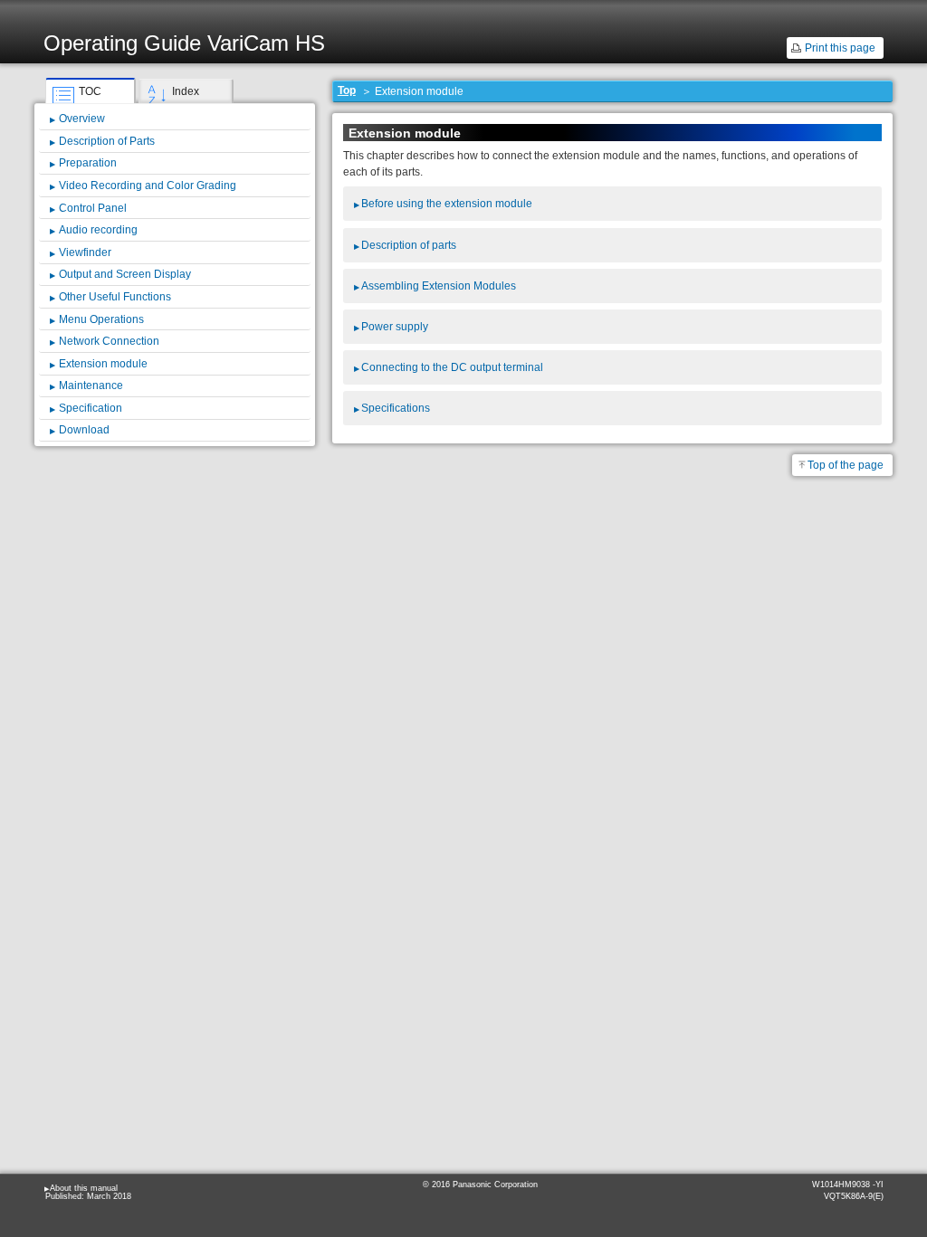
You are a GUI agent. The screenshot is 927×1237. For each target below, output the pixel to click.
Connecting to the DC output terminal (452, 367)
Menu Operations (101, 319)
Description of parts (408, 245)
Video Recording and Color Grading (147, 185)
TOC (90, 91)
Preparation (88, 163)
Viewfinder (85, 252)
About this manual (84, 1188)
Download (84, 429)
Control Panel (93, 208)
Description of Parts (107, 141)
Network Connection (109, 341)
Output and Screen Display (125, 274)
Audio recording (98, 230)
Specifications (395, 408)
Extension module (103, 363)
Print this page (840, 48)
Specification (90, 408)
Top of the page (846, 465)
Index (185, 91)
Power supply (394, 326)
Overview (82, 118)
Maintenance (91, 385)
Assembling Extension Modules (438, 286)
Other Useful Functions (115, 296)
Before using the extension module (446, 203)
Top (347, 90)
